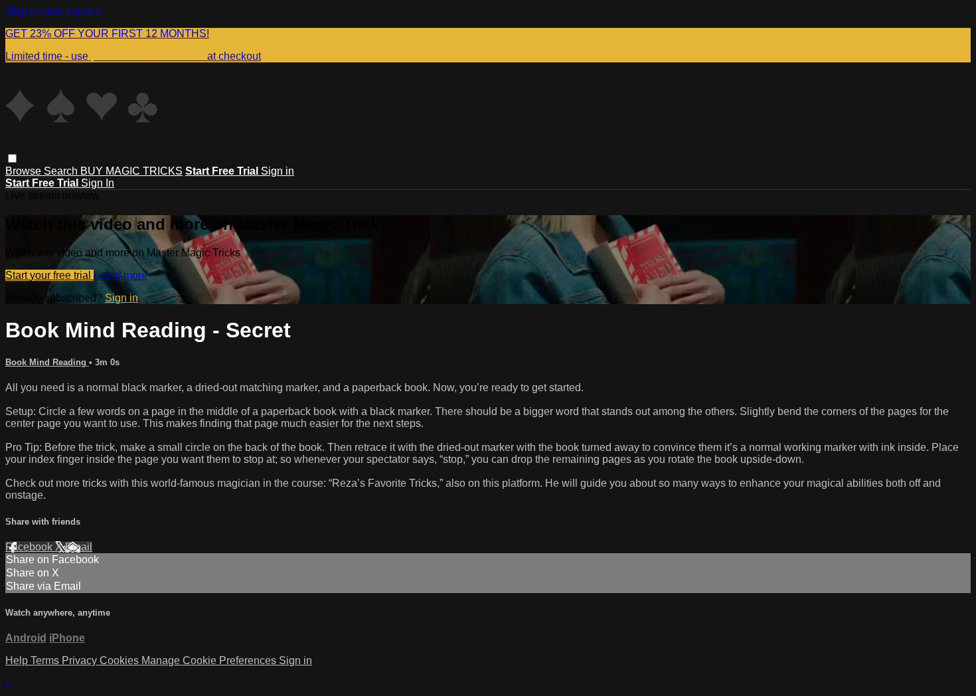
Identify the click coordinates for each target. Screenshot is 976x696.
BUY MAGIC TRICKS (131, 171)
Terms (46, 660)
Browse (24, 171)
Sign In (97, 183)
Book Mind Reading (47, 362)
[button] (12, 158)
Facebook (30, 547)
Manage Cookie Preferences (210, 660)
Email (78, 547)
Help (18, 660)
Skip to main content (53, 11)
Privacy (81, 660)
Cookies (120, 660)
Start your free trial (49, 275)
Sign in (277, 171)
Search (62, 171)
